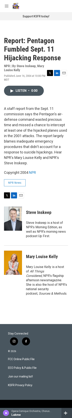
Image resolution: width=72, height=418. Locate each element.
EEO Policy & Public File (22, 367)
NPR (32, 172)
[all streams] (66, 413)
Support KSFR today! (36, 16)
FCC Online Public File (21, 359)
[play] (6, 413)
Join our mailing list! (20, 376)
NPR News (14, 182)
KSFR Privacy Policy (20, 385)
